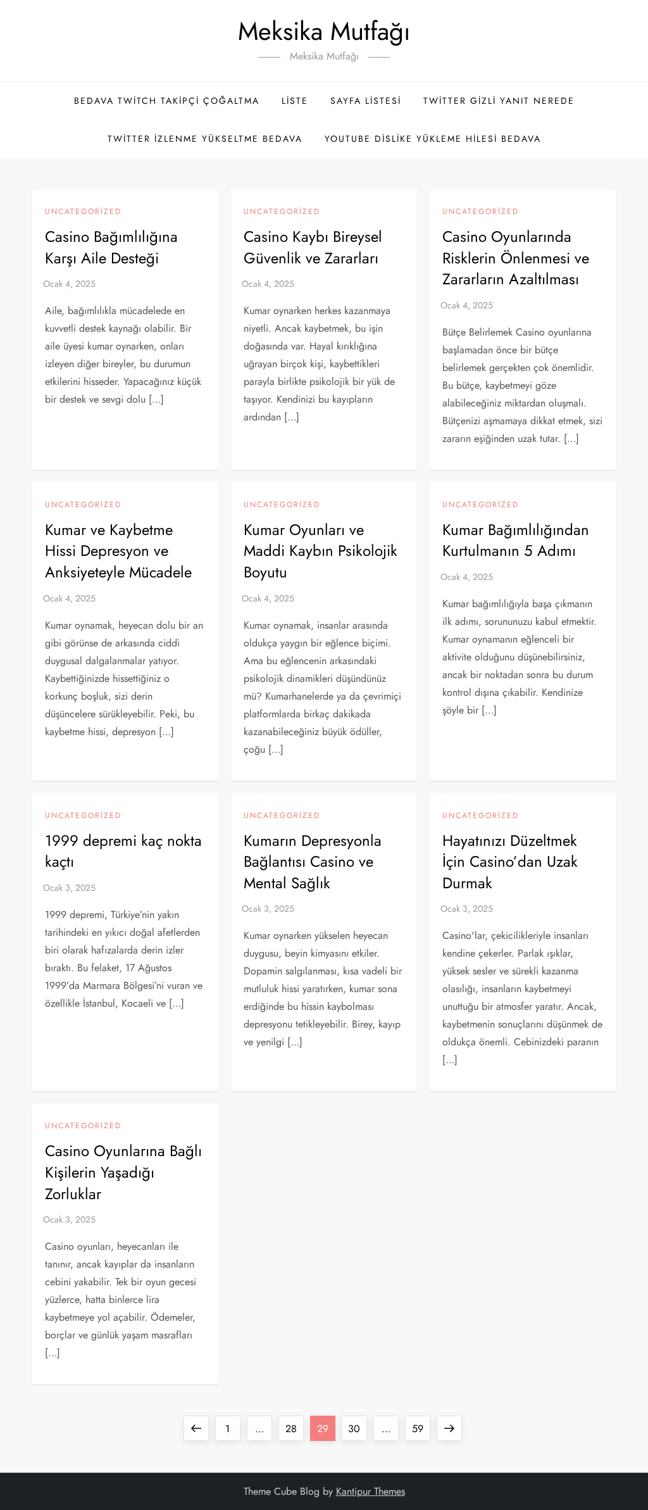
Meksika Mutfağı (324, 31)
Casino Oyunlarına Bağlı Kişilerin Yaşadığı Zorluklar (123, 1172)
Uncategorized (83, 212)
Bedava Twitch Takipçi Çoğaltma (166, 100)
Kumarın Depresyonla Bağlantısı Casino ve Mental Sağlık (313, 861)
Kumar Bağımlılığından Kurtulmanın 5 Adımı (515, 540)
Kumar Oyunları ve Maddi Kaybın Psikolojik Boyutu (320, 551)
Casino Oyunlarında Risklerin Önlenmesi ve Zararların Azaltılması (515, 257)
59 (420, 1428)
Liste (295, 100)
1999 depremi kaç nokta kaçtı (123, 851)
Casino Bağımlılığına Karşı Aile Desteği (111, 247)
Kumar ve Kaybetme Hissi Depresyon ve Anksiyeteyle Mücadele (118, 551)
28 (294, 1428)
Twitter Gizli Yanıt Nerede (499, 100)
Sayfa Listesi (365, 100)
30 (357, 1428)
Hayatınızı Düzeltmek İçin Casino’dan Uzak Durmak (510, 861)
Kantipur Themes (370, 1491)
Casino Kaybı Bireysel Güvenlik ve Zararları (313, 247)
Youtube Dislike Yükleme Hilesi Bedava (433, 138)
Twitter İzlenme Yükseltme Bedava (205, 138)
